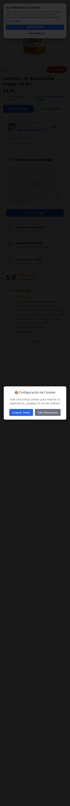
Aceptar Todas (21, 412)
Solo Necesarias (48, 412)
